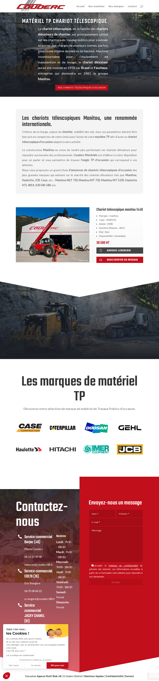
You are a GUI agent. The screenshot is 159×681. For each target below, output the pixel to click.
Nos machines (96, 6)
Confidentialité (114, 676)
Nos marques (116, 6)
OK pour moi (57, 665)
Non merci (14, 665)
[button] (6, 675)
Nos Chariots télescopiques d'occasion (82, 87)
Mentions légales (94, 676)
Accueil (80, 6)
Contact (132, 6)
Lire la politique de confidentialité (20, 655)
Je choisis (36, 665)
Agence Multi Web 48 (49, 676)
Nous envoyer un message (122, 260)
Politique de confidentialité (123, 565)
